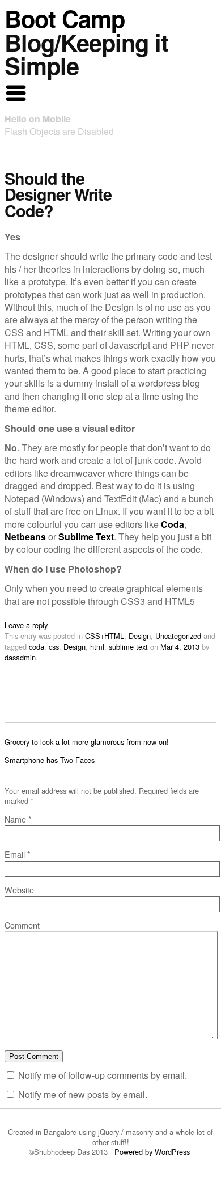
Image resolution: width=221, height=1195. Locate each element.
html (97, 646)
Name (18, 819)
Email (18, 854)
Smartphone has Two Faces (50, 760)
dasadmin (20, 657)
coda (36, 646)
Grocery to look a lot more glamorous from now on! (87, 741)
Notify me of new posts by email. (82, 1094)
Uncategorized (178, 635)
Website (19, 890)
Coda (172, 524)
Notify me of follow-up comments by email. (102, 1075)
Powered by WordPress (153, 1151)
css (54, 646)
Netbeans (25, 536)
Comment (22, 925)
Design (140, 635)
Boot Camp (65, 18)
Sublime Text (86, 536)
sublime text (128, 646)
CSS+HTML (104, 635)
